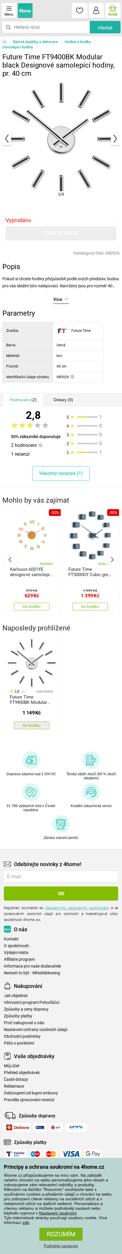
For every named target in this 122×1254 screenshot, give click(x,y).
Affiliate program (19, 959)
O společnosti (16, 946)
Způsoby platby (18, 1016)
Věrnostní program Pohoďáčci (31, 1002)
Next (112, 559)
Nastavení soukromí (58, 1213)
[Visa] (70, 1154)
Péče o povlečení (19, 1043)
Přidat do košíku (61, 233)
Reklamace (14, 1086)
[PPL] (76, 1127)
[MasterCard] (50, 1154)
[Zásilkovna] (17, 1127)
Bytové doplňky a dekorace (35, 42)
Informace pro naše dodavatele (32, 966)
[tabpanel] (61, 138)
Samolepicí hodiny (17, 47)
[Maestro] (35, 1154)
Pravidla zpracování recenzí (29, 1100)
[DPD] (56, 1127)
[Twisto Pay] (15, 1154)
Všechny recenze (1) (61, 473)
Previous (10, 559)
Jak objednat (16, 996)
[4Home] (6, 42)
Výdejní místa (16, 952)
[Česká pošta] (39, 1127)
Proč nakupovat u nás (24, 1023)
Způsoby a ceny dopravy (26, 1009)
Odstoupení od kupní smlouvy (31, 1093)
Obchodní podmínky (22, 1036)
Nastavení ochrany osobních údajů (36, 1029)
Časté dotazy (16, 1079)
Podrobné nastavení (61, 1246)
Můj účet (12, 1066)
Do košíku (32, 606)
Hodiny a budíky (78, 42)
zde (26, 1222)
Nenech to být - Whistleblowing (32, 973)
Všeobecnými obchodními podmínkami (77, 908)
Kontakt (11, 939)
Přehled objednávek (22, 1073)
